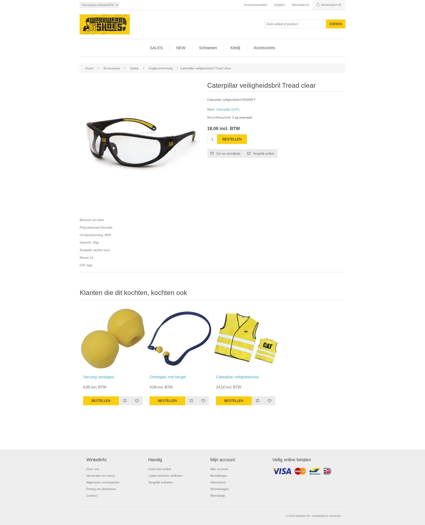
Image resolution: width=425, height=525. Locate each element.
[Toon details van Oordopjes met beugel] (179, 338)
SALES (156, 48)
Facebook (307, 472)
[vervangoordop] (113, 338)
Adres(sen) (218, 482)
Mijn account (219, 469)
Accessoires (264, 48)
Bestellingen (218, 475)
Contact (91, 495)
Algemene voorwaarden (103, 482)
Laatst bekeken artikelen (165, 475)
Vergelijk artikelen (160, 482)
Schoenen (208, 48)
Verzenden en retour (100, 475)
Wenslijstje (217, 495)
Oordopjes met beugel (168, 377)
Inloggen (279, 4)
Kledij (235, 48)
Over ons (92, 469)
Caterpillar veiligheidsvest (237, 377)
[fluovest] (246, 338)
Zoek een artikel (159, 469)
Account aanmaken (255, 4)
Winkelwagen (219, 489)
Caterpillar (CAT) (228, 109)
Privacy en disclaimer (101, 489)
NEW (180, 48)
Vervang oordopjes (98, 377)
